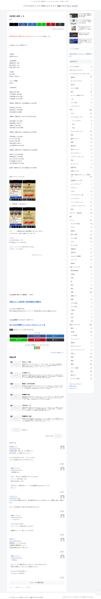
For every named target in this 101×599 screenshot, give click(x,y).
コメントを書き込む (37, 582)
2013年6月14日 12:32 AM (16, 517)
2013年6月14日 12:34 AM (16, 557)
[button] (60, 24)
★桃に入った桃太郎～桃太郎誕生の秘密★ (25, 302)
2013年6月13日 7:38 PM (14, 448)
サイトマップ (73, 388)
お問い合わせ (73, 386)
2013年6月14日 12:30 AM (16, 470)
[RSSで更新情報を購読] (38, 347)
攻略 (12, 329)
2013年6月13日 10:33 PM (15, 541)
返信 (62, 463)
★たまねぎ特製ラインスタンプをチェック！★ (27, 325)
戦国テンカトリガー (19, 329)
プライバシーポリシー (75, 384)
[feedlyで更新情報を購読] (35, 347)
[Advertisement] (36, 272)
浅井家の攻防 (31, 329)
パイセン (11, 496)
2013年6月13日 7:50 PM (14, 498)
